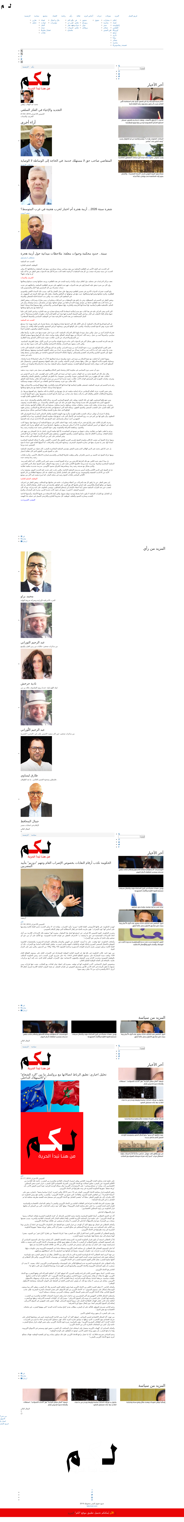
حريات (99, 15)
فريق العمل (133, 15)
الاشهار (2, 1418)
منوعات (108, 15)
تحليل (34, 22)
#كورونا (115, 30)
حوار (84, 25)
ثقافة (78, 15)
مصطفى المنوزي (27, 164)
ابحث (143, 68)
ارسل (24, 541)
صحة (43, 27)
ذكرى (115, 35)
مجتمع (45, 15)
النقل (43, 25)
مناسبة (106, 22)
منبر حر (70, 22)
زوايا (114, 37)
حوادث (43, 22)
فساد (114, 22)
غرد (23, 536)
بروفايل (85, 27)
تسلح (115, 32)
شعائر (106, 27)
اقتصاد (54, 15)
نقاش (77, 22)
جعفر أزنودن (25, 213)
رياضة (63, 15)
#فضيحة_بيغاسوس (120, 45)
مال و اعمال (55, 20)
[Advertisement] (67, 517)
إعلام (114, 20)
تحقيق (84, 20)
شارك (24, 538)
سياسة (36, 15)
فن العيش (107, 30)
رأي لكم (70, 20)
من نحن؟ (3, 1416)
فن (76, 20)
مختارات (107, 20)
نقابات (43, 32)
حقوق (97, 20)
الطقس (115, 27)
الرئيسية (27, 15)
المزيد (117, 15)
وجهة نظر (71, 25)
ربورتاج (84, 22)
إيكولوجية (116, 25)
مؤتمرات (54, 22)
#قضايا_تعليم (46, 30)
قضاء (43, 20)
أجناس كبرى (88, 15)
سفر (105, 25)
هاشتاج (70, 30)
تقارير (34, 20)
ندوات (77, 25)
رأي (70, 15)
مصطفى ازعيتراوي (28, 257)
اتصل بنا (3, 1421)
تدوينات (70, 27)
